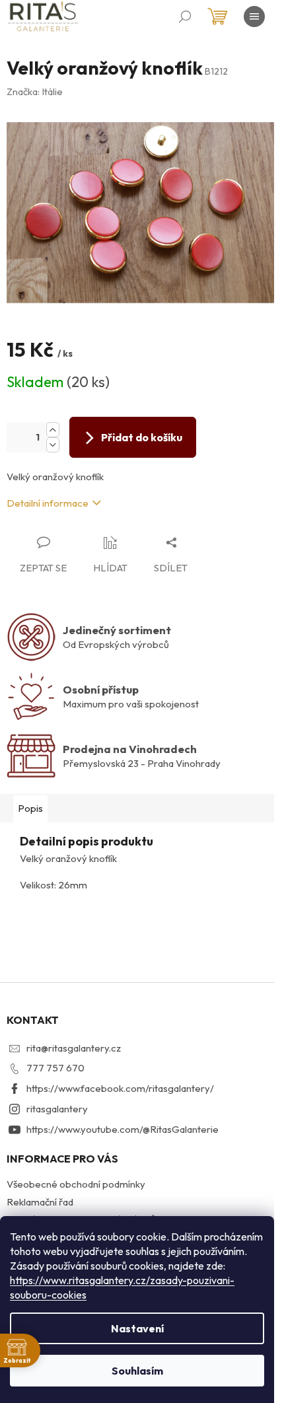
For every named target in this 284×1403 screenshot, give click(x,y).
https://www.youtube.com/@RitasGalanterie (122, 1129)
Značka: (35, 91)
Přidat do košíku (141, 437)
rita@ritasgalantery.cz (73, 1048)
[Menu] (254, 16)
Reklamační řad (40, 1202)
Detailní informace (48, 503)
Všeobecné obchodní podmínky (76, 1184)
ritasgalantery (57, 1108)
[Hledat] (185, 16)
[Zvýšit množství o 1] (52, 429)
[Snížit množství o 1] (52, 444)
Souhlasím (137, 1370)
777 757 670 (55, 1067)
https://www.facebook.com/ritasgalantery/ (120, 1088)
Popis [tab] (30, 808)
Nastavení (137, 1328)
